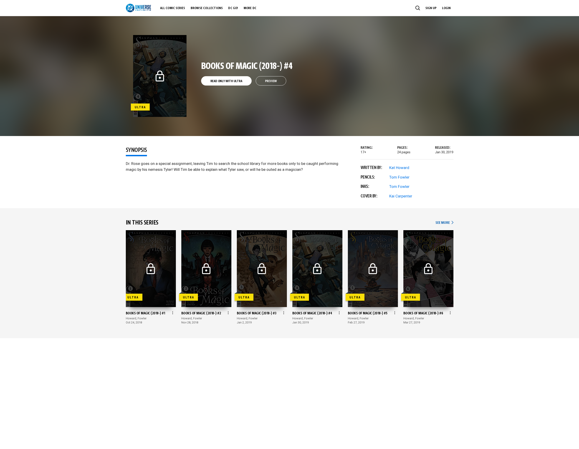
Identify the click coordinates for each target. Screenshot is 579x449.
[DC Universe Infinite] (138, 8)
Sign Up (431, 8)
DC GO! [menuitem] (233, 8)
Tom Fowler (399, 177)
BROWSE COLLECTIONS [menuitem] (207, 8)
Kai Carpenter (400, 196)
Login (446, 8)
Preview (271, 81)
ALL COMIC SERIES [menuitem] (172, 8)
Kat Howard (399, 167)
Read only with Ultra (226, 81)
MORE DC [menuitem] (250, 8)
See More (444, 222)
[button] (417, 8)
